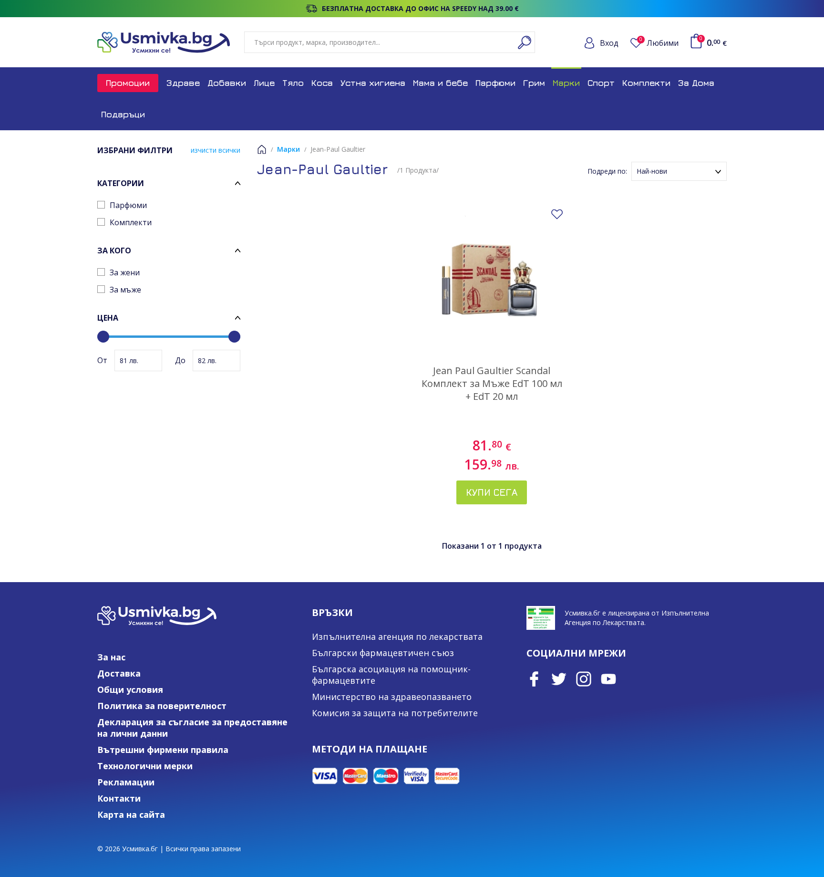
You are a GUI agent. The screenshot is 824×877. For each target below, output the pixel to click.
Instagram (583, 679)
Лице (264, 83)
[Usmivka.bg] (163, 42)
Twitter (558, 679)
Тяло (293, 83)
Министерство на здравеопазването (392, 696)
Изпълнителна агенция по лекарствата (397, 636)
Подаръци (123, 114)
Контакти (119, 798)
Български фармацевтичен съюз (383, 652)
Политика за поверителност (162, 705)
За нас (111, 657)
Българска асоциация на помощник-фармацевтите (391, 674)
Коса (322, 83)
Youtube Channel (608, 679)
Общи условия (130, 689)
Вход (609, 43)
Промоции (128, 83)
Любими (659, 42)
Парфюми (495, 83)
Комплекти (646, 83)
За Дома (696, 83)
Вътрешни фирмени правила (162, 749)
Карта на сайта (131, 814)
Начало (262, 149)
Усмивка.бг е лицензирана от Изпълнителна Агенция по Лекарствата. (637, 617)
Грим (534, 83)
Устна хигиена (372, 83)
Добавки (226, 83)
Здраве (183, 83)
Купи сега (491, 492)
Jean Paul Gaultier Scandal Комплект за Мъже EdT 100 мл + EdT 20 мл (492, 383)
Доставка (119, 673)
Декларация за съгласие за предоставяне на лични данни (192, 727)
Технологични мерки (145, 766)
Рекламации (125, 782)
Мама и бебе (440, 83)
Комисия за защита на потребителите (395, 713)
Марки (566, 83)
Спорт (601, 83)
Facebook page (534, 679)
